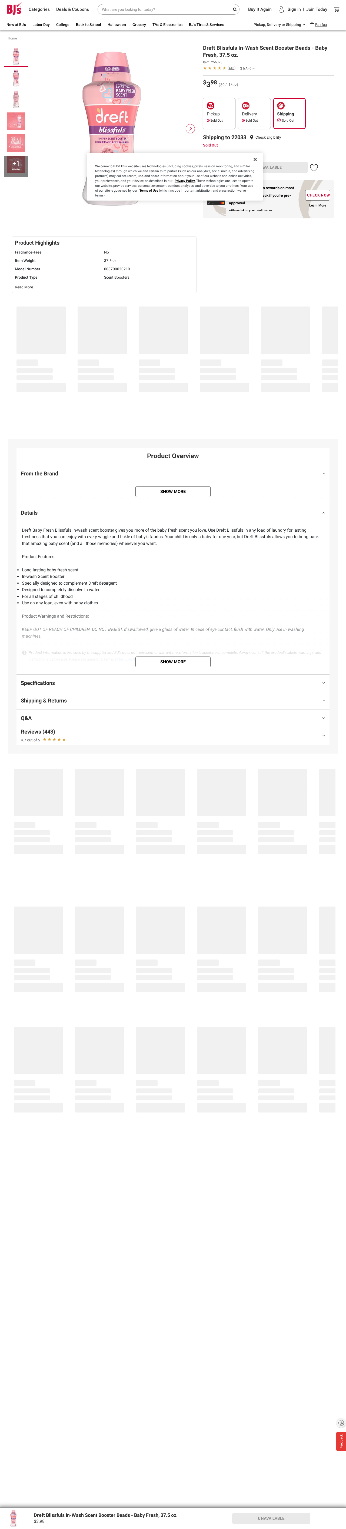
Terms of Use (148, 190)
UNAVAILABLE (269, 167)
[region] (175, 177)
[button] (268, 137)
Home (12, 38)
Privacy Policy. (185, 181)
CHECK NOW (318, 195)
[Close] (255, 159)
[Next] (190, 128)
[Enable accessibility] (341, 1423)
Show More (173, 491)
